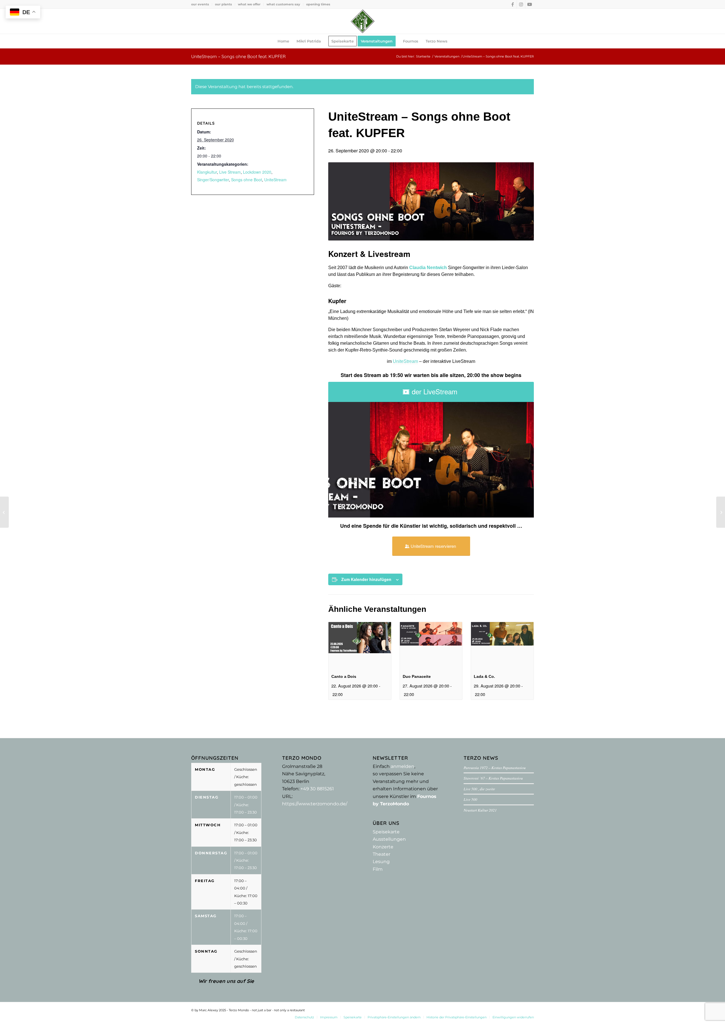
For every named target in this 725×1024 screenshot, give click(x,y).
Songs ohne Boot (246, 179)
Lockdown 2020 (257, 172)
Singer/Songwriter (213, 179)
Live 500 (470, 799)
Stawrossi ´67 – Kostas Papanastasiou (493, 778)
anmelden (402, 766)
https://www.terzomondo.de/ (314, 803)
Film (378, 869)
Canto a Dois (343, 676)
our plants (223, 4)
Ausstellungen (389, 839)
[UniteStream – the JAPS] (4, 512)
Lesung (381, 861)
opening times (318, 4)
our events (200, 4)
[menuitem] (201, 4)
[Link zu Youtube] (529, 4)
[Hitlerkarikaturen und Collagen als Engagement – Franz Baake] (720, 512)
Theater (381, 854)
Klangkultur (207, 172)
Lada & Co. (484, 676)
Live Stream (230, 172)
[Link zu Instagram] (521, 4)
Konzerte (383, 847)
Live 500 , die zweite (479, 788)
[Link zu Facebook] (512, 4)
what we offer (249, 4)
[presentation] (360, 645)
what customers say (283, 4)
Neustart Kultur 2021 (480, 810)
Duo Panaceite (417, 676)
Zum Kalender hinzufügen (366, 579)
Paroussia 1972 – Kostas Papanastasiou (495, 767)
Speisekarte (386, 831)
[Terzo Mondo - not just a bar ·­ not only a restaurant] (362, 21)
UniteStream (405, 361)
